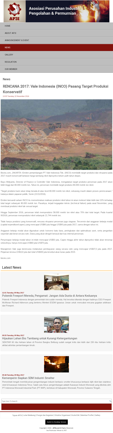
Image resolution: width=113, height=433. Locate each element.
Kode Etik (75, 415)
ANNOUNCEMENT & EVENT (17, 40)
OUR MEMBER (11, 69)
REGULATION (11, 62)
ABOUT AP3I (10, 33)
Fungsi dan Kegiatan (45, 415)
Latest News (11, 267)
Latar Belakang (29, 415)
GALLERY (9, 54)
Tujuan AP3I (17, 415)
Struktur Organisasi (62, 415)
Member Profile (87, 415)
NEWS (7, 47)
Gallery (97, 415)
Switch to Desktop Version (56, 422)
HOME (7, 26)
